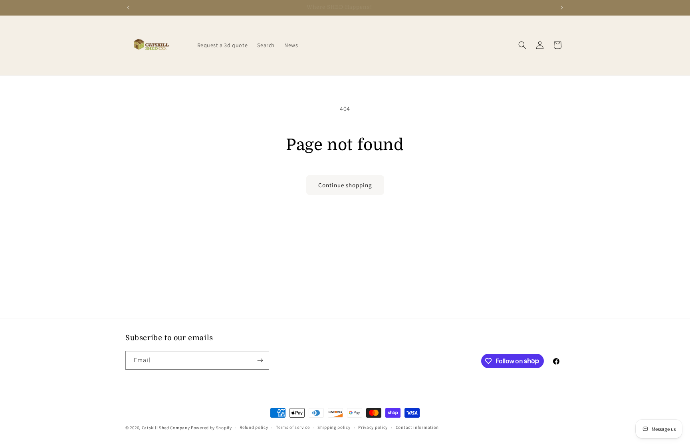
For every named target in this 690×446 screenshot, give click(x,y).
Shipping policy (334, 427)
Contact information (417, 427)
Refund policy (254, 427)
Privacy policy (373, 427)
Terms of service (292, 427)
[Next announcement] (562, 7)
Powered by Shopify (211, 427)
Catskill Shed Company (166, 427)
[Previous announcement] (128, 7)
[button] (522, 45)
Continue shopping (345, 185)
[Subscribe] (260, 360)
